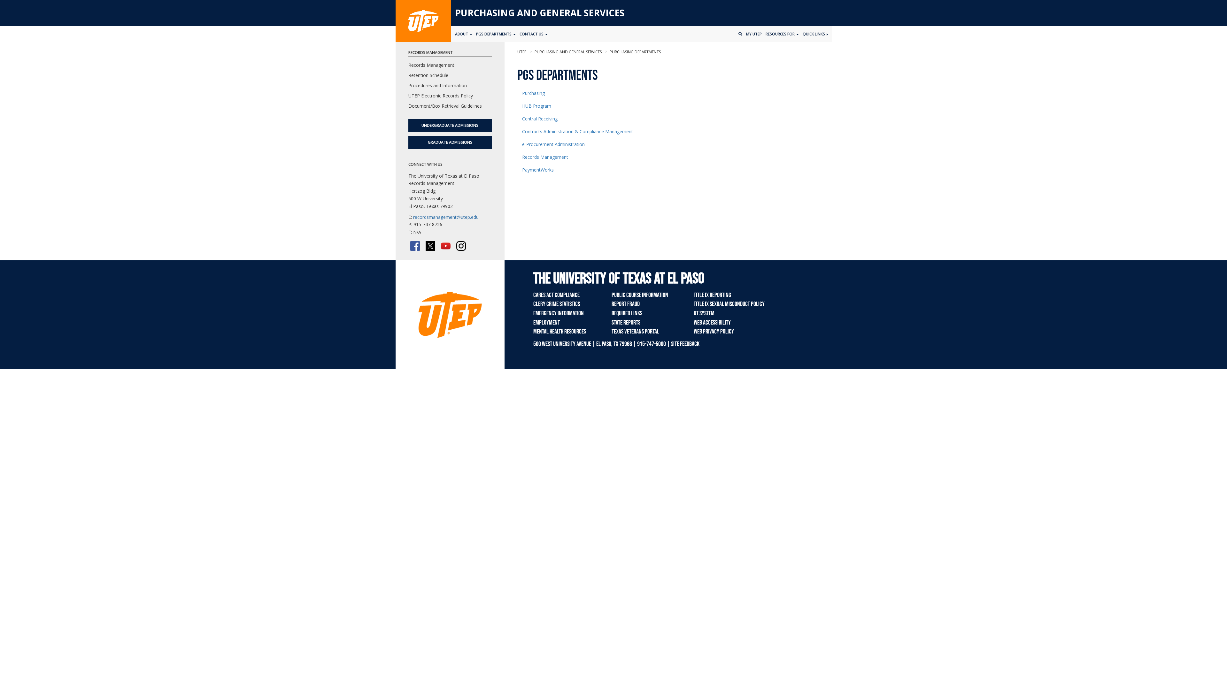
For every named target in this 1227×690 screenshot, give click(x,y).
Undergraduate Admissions (449, 125)
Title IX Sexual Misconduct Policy (729, 304)
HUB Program (536, 106)
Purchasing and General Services (539, 13)
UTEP (522, 52)
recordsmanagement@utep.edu (446, 217)
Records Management (545, 157)
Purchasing (533, 93)
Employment (546, 322)
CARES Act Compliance (556, 295)
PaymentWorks (538, 170)
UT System (704, 313)
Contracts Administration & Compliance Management (577, 131)
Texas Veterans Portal (635, 331)
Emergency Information (558, 313)
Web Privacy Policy (714, 331)
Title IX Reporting (712, 295)
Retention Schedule (428, 75)
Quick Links (814, 34)
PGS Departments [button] (494, 34)
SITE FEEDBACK (685, 344)
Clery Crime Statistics (556, 304)
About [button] (462, 34)
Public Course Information (640, 295)
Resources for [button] (781, 34)
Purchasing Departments (635, 52)
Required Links (627, 313)
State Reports (626, 322)
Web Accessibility (712, 322)
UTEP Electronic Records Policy (440, 96)
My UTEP (754, 34)
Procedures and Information (437, 85)
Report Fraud (626, 304)
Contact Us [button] (532, 34)
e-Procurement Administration (553, 144)
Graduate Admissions (450, 142)
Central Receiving (540, 119)
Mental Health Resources (559, 331)
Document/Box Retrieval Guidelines (445, 106)
